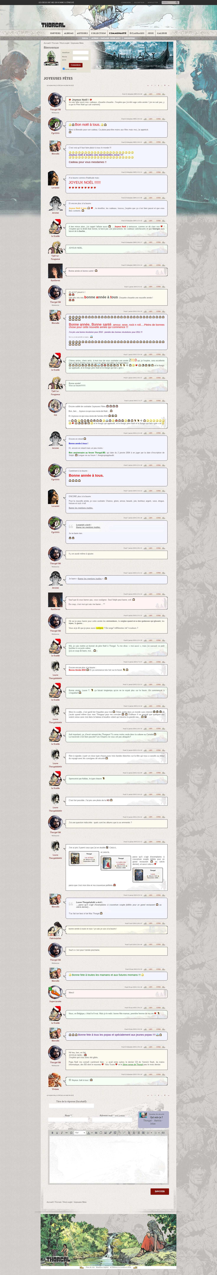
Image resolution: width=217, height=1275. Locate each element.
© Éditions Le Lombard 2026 (120, 1267)
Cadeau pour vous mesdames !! (87, 162)
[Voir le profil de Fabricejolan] (55, 935)
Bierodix (55, 153)
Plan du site (90, 1267)
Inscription (139, 2)
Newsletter (153, 2)
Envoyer (160, 1191)
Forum (85, 38)
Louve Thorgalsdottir (55, 677)
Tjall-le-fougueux (55, 257)
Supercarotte (55, 1001)
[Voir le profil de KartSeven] (55, 277)
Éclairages (137, 33)
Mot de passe (64, 58)
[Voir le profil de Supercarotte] (55, 998)
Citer (158, 94)
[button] (52, 1133)
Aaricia (158, 1120)
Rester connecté (70, 69)
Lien (150, 94)
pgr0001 (55, 133)
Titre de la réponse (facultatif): (71, 1101)
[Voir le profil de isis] (55, 412)
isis (55, 415)
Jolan (153, 1123)
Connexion (126, 2)
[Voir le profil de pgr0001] (55, 130)
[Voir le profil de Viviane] (55, 1086)
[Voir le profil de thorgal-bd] (55, 106)
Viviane (55, 1089)
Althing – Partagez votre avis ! (106, 38)
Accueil (47, 43)
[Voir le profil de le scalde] (55, 233)
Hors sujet (64, 43)
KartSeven (55, 280)
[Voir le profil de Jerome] (55, 210)
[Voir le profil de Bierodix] (55, 150)
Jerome (55, 213)
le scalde (55, 236)
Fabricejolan (55, 938)
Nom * (68, 1115)
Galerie (162, 33)
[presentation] (52, 1132)
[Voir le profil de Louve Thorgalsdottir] (55, 672)
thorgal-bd (55, 109)
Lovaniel (55, 187)
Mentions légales (102, 1267)
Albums (69, 33)
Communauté (117, 33)
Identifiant (65, 52)
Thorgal (147, 1120)
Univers (55, 33)
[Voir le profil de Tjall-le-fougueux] (55, 253)
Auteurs (82, 33)
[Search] (177, 2)
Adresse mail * (112, 1115)
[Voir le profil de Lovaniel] (55, 184)
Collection (98, 33)
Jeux (151, 33)
